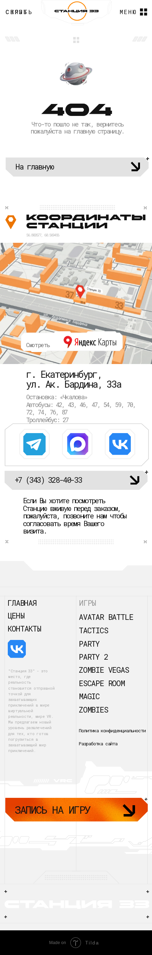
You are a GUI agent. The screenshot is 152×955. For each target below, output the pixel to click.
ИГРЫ (87, 603)
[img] (34, 444)
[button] (21, 12)
